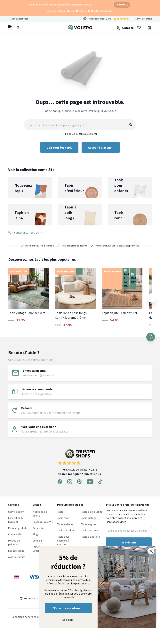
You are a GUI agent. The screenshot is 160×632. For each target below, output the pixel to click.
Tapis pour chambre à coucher (63, 540)
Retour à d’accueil (100, 147)
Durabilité (38, 528)
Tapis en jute (88, 524)
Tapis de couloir (90, 530)
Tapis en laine (65, 524)
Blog (35, 534)
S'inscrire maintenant (68, 608)
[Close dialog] (151, 551)
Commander (15, 534)
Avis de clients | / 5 (80, 469)
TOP (150, 337)
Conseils (38, 540)
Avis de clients (16, 557)
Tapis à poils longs (91, 511)
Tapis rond (63, 518)
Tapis (60, 511)
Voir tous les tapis (59, 147)
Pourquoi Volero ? (43, 522)
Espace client (16, 550)
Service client (16, 511)
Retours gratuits (17, 528)
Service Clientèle (143, 18)
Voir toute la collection (23, 232)
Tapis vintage (89, 518)
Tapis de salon (65, 530)
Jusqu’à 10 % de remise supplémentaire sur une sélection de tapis (60, 4)
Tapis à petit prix (90, 536)
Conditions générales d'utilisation (31, 617)
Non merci (68, 619)
